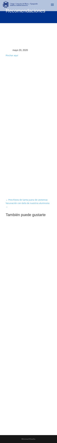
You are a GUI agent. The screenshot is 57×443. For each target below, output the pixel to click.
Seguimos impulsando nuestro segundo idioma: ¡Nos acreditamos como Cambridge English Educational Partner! (28, 327)
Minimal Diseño (28, 439)
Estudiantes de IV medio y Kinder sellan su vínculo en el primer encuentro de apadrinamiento (26, 258)
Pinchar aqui (12, 55)
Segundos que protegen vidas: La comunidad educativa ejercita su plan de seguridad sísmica (28, 392)
